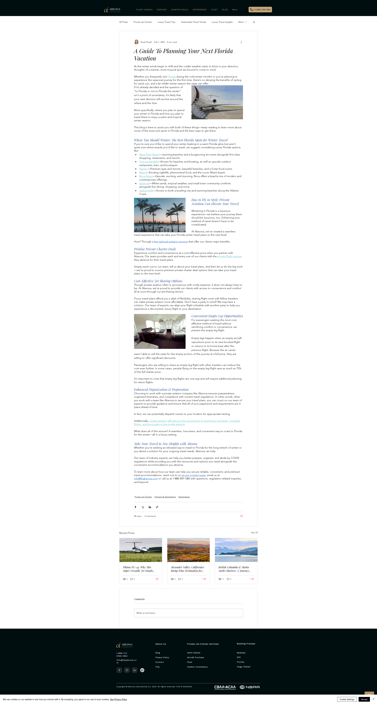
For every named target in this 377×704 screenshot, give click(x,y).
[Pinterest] (142, 670)
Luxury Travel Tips (166, 22)
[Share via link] (157, 507)
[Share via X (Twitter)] (142, 507)
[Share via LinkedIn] (149, 507)
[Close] (373, 699)
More (241, 22)
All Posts (123, 22)
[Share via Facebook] (135, 507)
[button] (254, 22)
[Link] (119, 670)
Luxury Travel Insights (222, 22)
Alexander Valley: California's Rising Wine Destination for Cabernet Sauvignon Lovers (187, 569)
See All (254, 532)
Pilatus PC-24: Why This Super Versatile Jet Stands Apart (138, 569)
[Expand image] (217, 102)
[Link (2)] (134, 670)
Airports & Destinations (165, 496)
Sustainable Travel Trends (193, 22)
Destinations (184, 496)
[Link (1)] (127, 670)
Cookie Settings (347, 699)
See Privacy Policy (118, 699)
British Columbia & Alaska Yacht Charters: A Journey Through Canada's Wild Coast (235, 569)
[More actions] (241, 42)
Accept (364, 699)
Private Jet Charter (143, 22)
